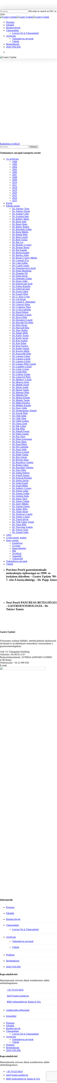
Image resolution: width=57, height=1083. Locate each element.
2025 (14, 200)
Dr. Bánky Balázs (20, 226)
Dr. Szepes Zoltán (20, 493)
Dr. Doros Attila (20, 281)
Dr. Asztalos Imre (20, 216)
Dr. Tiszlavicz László (22, 514)
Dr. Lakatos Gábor (21, 356)
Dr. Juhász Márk (20, 333)
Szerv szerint (12, 540)
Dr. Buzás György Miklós (24, 258)
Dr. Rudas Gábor (20, 465)
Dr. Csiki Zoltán (20, 263)
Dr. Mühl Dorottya (21, 403)
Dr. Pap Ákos (18, 436)
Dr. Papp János (19, 441)
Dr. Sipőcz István (20, 480)
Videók (9, 564)
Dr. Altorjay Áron (20, 208)
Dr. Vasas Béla (19, 524)
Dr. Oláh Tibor (19, 418)
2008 (14, 177)
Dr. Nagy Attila (19, 408)
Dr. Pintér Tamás (20, 454)
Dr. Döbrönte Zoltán (22, 278)
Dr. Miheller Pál (20, 395)
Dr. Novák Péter (20, 413)
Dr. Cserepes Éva (20, 260)
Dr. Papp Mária (19, 444)
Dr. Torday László (21, 516)
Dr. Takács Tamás (20, 501)
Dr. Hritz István (19, 325)
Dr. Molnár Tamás (21, 400)
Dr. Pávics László (20, 452)
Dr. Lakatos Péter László (24, 364)
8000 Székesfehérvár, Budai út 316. (24, 1001)
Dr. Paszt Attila (19, 449)
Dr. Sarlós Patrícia (20, 472)
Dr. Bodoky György (22, 245)
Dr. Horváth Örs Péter (22, 322)
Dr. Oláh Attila (19, 415)
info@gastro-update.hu (18, 996)
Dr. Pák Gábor (19, 426)
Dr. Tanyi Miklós (20, 504)
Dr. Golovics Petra (21, 304)
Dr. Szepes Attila (20, 491)
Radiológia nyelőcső (10, 143)
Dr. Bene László (20, 237)
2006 (14, 172)
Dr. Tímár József (20, 511)
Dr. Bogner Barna (20, 247)
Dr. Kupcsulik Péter (21, 353)
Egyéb (9, 203)
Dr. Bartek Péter (20, 234)
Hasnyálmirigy (19, 548)
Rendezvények (13, 919)
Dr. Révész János (20, 459)
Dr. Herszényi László (22, 320)
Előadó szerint (13, 206)
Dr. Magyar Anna (20, 382)
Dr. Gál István (19, 299)
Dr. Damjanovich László (24, 268)
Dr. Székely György (21, 488)
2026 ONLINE (13, 966)
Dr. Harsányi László (21, 314)
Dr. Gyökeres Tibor (21, 307)
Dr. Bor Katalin (19, 250)
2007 (14, 174)
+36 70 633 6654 (15, 990)
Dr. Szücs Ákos (19, 498)
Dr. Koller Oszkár (20, 348)
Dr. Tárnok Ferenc (21, 506)
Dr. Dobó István (20, 276)
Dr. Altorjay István (21, 211)
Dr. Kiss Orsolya (20, 346)
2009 (14, 180)
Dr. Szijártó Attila (20, 496)
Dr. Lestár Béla (19, 371)
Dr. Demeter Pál (20, 273)
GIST (9, 535)
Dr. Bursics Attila (20, 255)
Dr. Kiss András (20, 340)
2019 (14, 190)
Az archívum (12, 159)
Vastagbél (16, 556)
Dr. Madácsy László (21, 379)
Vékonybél (17, 558)
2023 (14, 195)
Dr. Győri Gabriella (21, 309)
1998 (12, 66)
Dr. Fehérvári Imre (21, 289)
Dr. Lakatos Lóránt (21, 361)
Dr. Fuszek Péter (20, 294)
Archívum (11, 937)
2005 (14, 169)
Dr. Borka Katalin (20, 252)
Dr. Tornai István (20, 519)
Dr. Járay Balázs (20, 330)
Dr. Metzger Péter (20, 392)
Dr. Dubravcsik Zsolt (22, 283)
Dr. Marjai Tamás (20, 390)
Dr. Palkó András (20, 434)
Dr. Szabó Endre (20, 483)
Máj (14, 551)
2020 (14, 192)
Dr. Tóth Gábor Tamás (23, 522)
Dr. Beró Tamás (19, 239)
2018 (14, 187)
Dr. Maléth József (20, 384)
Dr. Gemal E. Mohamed (23, 302)
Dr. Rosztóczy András (22, 462)
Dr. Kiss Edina (19, 343)
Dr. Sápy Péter (19, 470)
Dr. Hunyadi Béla (20, 327)
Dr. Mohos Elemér (21, 397)
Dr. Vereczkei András (22, 527)
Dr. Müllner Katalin (21, 405)
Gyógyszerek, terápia (16, 537)
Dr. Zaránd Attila (20, 532)
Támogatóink (12, 925)
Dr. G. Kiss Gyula (21, 296)
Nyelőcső (43, 66)
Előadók (10, 913)
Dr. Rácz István (19, 457)
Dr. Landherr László (22, 366)
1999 (14, 164)
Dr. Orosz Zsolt (19, 423)
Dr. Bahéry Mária (27, 66)
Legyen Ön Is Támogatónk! (25, 929)
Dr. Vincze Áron (20, 529)
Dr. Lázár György (20, 369)
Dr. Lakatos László (21, 358)
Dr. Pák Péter (18, 428)
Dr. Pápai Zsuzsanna (22, 439)
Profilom (10, 955)
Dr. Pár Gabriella (20, 447)
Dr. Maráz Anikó (20, 387)
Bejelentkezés (12, 960)
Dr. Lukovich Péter (21, 377)
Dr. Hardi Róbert (20, 312)
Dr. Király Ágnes (20, 335)
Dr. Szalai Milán (20, 485)
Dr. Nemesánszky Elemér (24, 410)
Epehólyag (17, 543)
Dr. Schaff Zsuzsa (20, 475)
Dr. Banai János (19, 224)
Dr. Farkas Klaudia (21, 286)
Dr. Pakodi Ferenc (21, 431)
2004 (14, 167)
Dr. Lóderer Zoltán (21, 374)
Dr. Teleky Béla (19, 509)
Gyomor (16, 545)
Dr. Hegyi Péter (19, 317)
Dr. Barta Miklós (20, 232)
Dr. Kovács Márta (20, 351)
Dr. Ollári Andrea (20, 421)
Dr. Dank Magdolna (21, 270)
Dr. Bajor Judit (19, 221)
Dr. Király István (20, 338)
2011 (14, 185)
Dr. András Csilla (20, 213)
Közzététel (11, 1016)
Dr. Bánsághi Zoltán (22, 229)
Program (10, 907)
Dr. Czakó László (20, 265)
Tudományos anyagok (28, 71)
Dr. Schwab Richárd (22, 478)
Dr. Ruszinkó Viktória (22, 467)
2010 (14, 182)
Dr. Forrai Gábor (20, 291)
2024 (14, 198)
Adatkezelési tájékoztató (17, 1010)
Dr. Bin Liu (17, 242)
